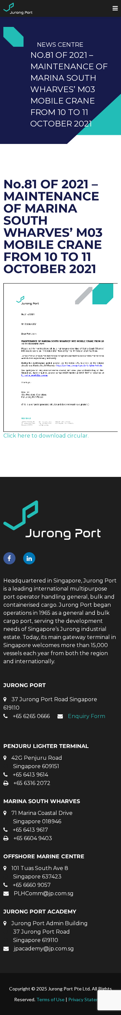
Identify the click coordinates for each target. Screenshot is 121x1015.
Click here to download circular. (46, 436)
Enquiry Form (86, 716)
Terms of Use (50, 999)
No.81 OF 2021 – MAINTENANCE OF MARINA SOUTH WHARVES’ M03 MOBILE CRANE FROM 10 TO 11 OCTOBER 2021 (53, 226)
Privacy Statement (87, 999)
